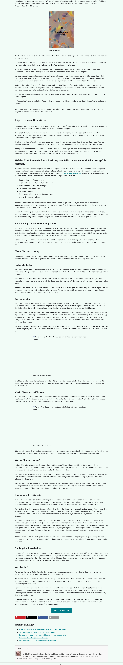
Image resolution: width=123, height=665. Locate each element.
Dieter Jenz (21, 648)
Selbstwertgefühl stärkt (72, 173)
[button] (20, 617)
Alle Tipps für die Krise (61, 610)
